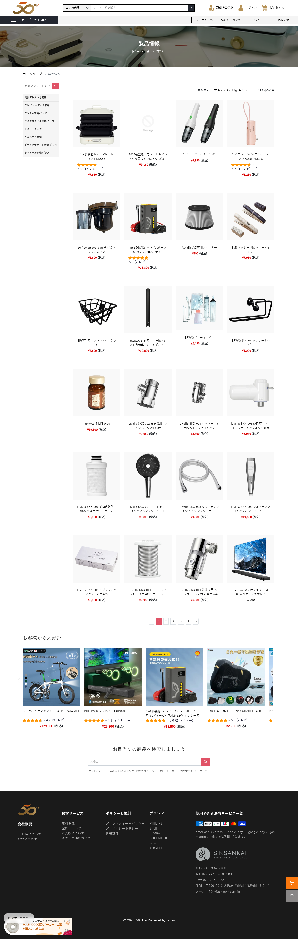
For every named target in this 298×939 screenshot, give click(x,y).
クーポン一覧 (204, 20)
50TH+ (141, 920)
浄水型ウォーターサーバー (195, 771)
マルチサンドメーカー (164, 771)
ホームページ (32, 74)
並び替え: (204, 90)
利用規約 (112, 833)
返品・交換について (76, 838)
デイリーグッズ (33, 129)
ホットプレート (97, 771)
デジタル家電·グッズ (36, 113)
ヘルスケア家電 (33, 137)
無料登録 (68, 823)
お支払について (73, 833)
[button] (19, 680)
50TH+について (29, 834)
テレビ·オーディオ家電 (37, 105)
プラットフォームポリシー (125, 823)
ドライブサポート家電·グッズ (41, 145)
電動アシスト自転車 (35, 97)
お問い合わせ (27, 839)
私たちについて (231, 20)
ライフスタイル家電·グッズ (39, 121)
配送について (71, 828)
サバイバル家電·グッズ (37, 152)
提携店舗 (283, 20)
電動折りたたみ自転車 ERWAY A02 (129, 771)
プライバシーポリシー (122, 828)
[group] (96, 168)
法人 (257, 20)
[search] (191, 8)
